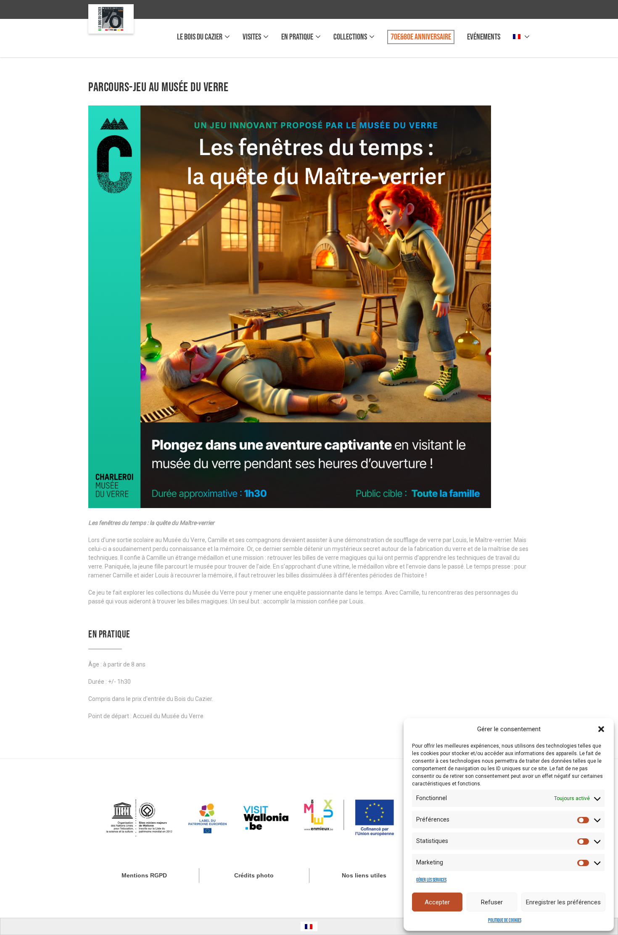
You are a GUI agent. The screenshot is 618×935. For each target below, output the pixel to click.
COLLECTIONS (350, 37)
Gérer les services (431, 880)
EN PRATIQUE (297, 37)
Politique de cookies (504, 920)
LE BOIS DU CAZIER (199, 37)
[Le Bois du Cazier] (111, 19)
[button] (601, 729)
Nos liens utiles (364, 875)
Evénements (483, 37)
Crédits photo (254, 875)
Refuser (492, 902)
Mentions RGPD (144, 875)
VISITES (252, 37)
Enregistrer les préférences (563, 902)
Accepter (437, 902)
